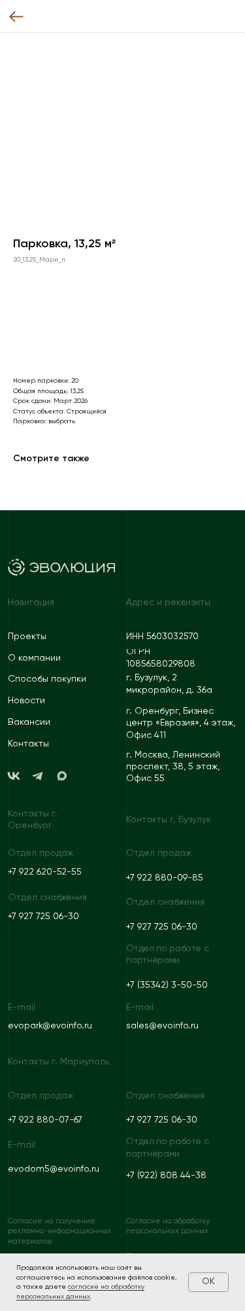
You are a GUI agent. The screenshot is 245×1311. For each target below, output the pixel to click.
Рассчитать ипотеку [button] (70, 336)
